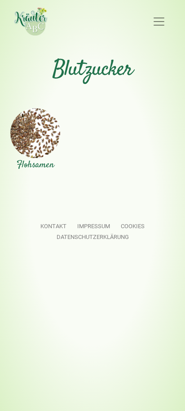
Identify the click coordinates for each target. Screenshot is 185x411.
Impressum (93, 226)
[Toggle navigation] (159, 21)
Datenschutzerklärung (93, 237)
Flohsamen (35, 165)
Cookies (133, 226)
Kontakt (53, 226)
